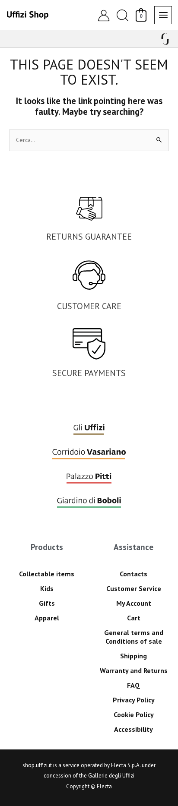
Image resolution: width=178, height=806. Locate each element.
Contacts (133, 573)
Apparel (47, 617)
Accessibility (133, 729)
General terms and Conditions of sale (133, 636)
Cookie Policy (134, 714)
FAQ (133, 685)
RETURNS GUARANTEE (89, 236)
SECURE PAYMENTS (89, 373)
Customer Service (133, 588)
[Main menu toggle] (163, 15)
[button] (122, 15)
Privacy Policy (134, 699)
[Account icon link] (103, 15)
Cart (133, 617)
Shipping (133, 655)
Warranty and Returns (134, 670)
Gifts (47, 603)
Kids (47, 588)
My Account (133, 603)
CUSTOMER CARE (89, 306)
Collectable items (46, 573)
